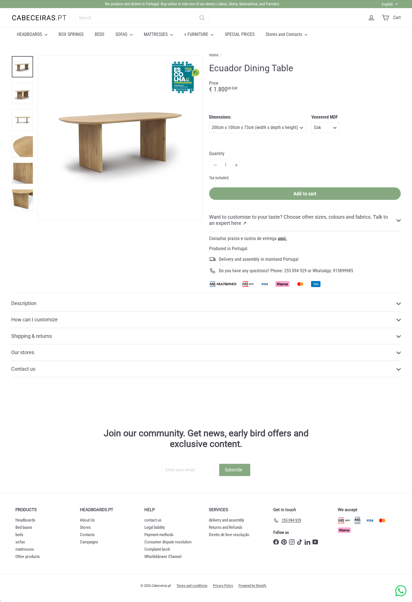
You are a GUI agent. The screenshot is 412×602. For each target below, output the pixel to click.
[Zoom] (120, 138)
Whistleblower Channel (162, 556)
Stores (85, 527)
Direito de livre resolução (229, 534)
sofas (20, 542)
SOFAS (121, 34)
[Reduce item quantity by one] (215, 165)
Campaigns (89, 542)
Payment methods (158, 534)
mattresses (24, 549)
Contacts (87, 534)
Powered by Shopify (252, 585)
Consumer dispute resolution (167, 542)
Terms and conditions (192, 585)
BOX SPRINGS (71, 34)
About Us (87, 520)
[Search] (202, 18)
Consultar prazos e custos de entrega (248, 238)
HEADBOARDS (30, 34)
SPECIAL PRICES (239, 34)
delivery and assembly (226, 520)
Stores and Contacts (284, 34)
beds (19, 534)
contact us (152, 520)
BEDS (99, 34)
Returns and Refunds (225, 527)
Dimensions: (220, 117)
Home (214, 55)
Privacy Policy (223, 585)
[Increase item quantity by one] (236, 165)
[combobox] (142, 18)
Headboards (25, 520)
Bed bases (23, 527)
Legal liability (154, 527)
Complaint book (157, 549)
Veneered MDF (324, 117)
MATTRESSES (156, 34)
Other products (27, 556)
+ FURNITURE (196, 34)
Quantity (216, 153)
